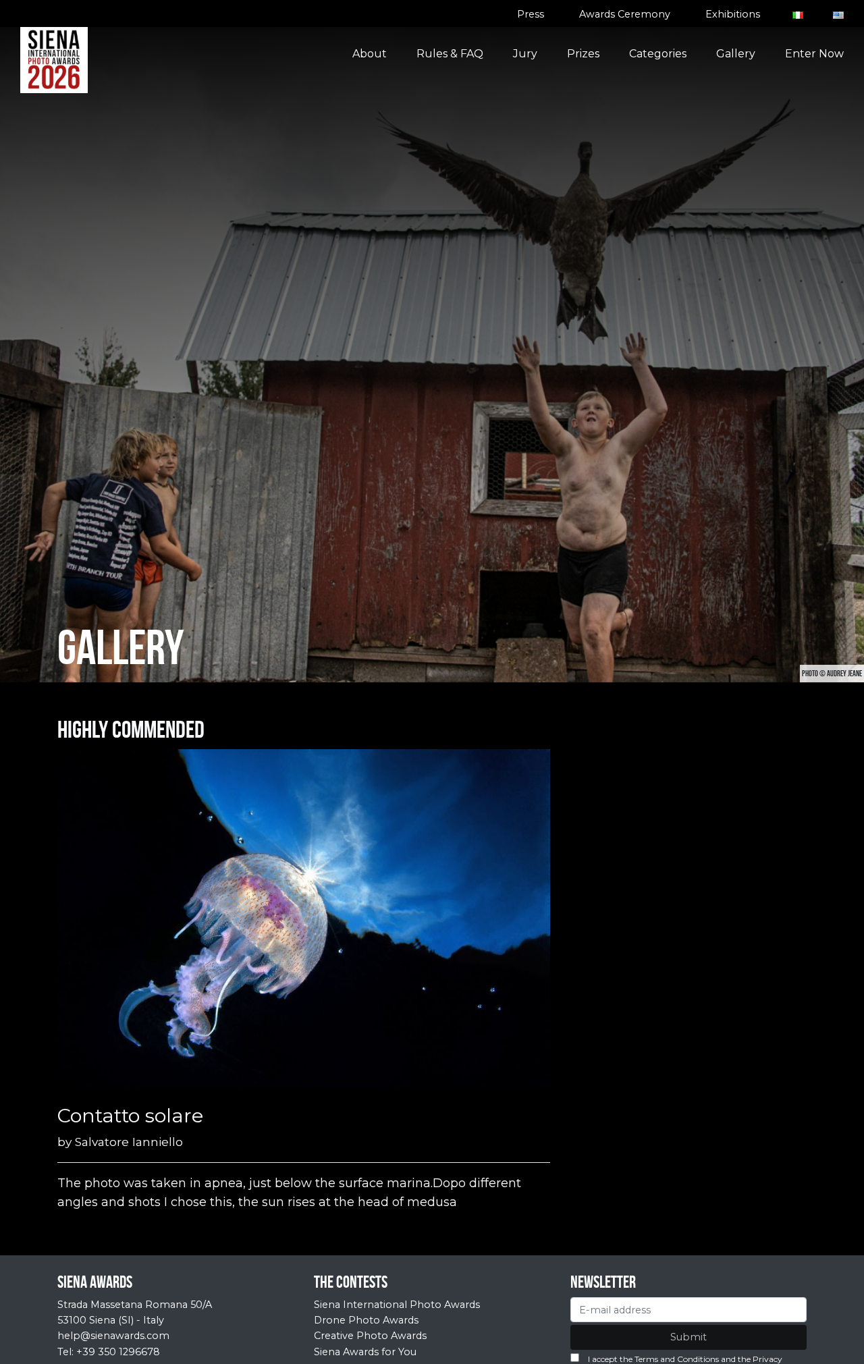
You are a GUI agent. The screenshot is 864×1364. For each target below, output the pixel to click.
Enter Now (814, 53)
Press (530, 14)
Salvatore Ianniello (129, 1142)
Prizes (583, 53)
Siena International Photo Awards (397, 1305)
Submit (688, 1337)
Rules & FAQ (449, 53)
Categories (657, 53)
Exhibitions (732, 14)
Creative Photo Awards (370, 1336)
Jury (525, 53)
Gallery (735, 53)
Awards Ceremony (624, 14)
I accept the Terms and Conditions (653, 1359)
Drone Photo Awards (366, 1320)
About (369, 53)
